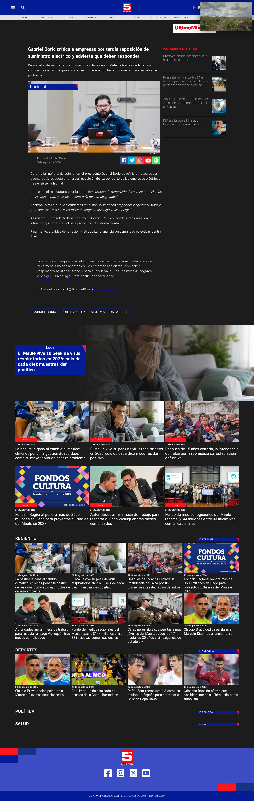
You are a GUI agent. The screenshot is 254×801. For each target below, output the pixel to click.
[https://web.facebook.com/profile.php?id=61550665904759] (108, 785)
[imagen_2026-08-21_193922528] (52, 441)
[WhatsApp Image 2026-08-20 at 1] (202, 441)
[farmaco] (219, 134)
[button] (44, 312)
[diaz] (211, 623)
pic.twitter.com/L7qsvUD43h (58, 281)
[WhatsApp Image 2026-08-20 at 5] (42, 623)
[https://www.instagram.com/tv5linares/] (140, 160)
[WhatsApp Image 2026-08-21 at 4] (99, 623)
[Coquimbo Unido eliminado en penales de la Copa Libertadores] (99, 684)
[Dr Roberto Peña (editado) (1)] (127, 441)
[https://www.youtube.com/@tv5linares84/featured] (148, 160)
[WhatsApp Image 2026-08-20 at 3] (211, 573)
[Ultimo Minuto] (194, 34)
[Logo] (127, 11)
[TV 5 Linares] (22, 11)
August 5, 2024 (105, 289)
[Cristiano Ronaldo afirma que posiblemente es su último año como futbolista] (211, 684)
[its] (219, 112)
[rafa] (155, 684)
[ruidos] (219, 91)
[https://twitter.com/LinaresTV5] (133, 785)
